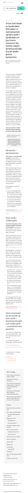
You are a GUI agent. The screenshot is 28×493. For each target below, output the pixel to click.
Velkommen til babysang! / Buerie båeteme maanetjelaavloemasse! (13, 392)
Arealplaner (10, 421)
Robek (8, 452)
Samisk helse (11, 434)
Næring (8, 445)
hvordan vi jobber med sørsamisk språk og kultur (14, 211)
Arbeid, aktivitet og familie (13, 408)
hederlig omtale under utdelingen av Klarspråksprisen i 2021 (14, 246)
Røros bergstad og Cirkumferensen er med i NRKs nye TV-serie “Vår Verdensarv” (14, 398)
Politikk (9, 447)
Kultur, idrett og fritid (12, 437)
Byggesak (9, 357)
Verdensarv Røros (11, 458)
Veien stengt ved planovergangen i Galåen (13, 376)
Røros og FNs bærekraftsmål (14, 454)
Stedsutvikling (11, 423)
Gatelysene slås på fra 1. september (13, 380)
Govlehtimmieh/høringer (13, 345)
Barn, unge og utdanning (13, 412)
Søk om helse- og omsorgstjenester (11, 359)
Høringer (10, 449)
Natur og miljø (10, 439)
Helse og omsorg (11, 430)
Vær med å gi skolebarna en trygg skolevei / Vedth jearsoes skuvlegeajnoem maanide (14, 386)
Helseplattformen (12, 432)
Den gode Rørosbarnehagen (14, 415)
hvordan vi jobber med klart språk (14, 308)
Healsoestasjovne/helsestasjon (14, 348)
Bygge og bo (10, 418)
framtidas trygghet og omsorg (13, 426)
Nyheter (9, 442)
